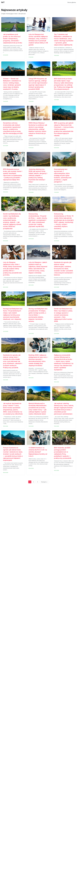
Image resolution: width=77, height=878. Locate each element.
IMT (3, 2)
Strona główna (71, 2)
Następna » (44, 482)
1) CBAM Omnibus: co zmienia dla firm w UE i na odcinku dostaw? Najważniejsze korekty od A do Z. (38, 452)
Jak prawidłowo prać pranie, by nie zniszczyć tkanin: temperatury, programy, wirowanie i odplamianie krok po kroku (12, 39)
